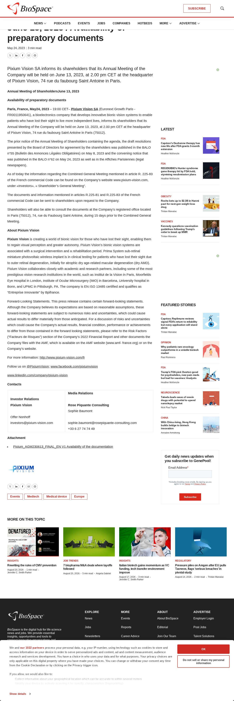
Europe (79, 496)
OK (203, 649)
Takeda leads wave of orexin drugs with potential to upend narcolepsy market (178, 400)
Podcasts (62, 23)
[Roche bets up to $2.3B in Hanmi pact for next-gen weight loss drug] (211, 203)
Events (84, 23)
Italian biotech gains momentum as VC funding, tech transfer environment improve (144, 569)
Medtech (33, 496)
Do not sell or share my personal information (203, 661)
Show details (18, 693)
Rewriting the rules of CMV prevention (31, 565)
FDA (163, 138)
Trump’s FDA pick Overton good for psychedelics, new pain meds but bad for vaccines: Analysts (180, 375)
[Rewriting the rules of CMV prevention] (33, 541)
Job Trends (70, 560)
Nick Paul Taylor (169, 407)
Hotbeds (145, 23)
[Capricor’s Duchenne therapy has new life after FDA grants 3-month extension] (211, 145)
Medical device (56, 496)
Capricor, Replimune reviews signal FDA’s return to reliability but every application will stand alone (179, 323)
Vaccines (167, 221)
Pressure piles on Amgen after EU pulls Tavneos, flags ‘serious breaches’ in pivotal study (200, 569)
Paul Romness (168, 357)
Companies (121, 23)
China (164, 417)
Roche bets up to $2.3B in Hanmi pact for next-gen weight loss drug (180, 203)
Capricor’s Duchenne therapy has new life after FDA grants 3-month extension (180, 146)
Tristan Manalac (169, 211)
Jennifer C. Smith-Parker (19, 572)
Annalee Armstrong (170, 432)
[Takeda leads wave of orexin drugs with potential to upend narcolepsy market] (211, 399)
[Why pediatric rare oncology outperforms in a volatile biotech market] (211, 349)
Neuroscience (170, 392)
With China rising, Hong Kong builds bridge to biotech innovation (178, 425)
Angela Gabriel (103, 573)
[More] (45, 23)
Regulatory (183, 560)
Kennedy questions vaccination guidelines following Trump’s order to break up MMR (179, 229)
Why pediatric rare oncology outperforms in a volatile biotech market (180, 349)
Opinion (166, 342)
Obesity (166, 196)
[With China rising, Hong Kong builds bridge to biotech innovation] (211, 424)
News (38, 23)
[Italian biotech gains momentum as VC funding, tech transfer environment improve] (145, 541)
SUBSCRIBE (197, 8)
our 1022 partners (32, 647)
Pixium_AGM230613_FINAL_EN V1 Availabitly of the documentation (63, 446)
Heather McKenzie (170, 153)
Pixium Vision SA (84, 109)
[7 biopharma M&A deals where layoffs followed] (89, 541)
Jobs (101, 23)
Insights (13, 560)
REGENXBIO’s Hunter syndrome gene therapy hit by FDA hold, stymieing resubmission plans (179, 171)
